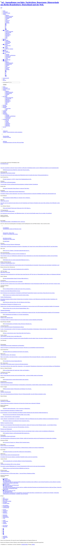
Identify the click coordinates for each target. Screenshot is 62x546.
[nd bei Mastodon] (5, 23)
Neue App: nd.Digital (7, 501)
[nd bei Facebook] (5, 27)
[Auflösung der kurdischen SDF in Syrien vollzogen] (17, 460)
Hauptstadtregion (8, 17)
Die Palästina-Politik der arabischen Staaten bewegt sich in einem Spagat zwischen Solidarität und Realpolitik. (21, 319)
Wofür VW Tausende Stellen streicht (7, 211)
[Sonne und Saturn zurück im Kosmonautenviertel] (17, 451)
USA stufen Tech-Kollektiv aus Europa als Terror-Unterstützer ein (13, 253)
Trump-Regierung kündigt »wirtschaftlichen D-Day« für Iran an (12, 221)
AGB (4, 518)
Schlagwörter (5, 521)
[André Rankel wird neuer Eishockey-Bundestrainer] (6, 241)
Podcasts (7, 21)
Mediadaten (5, 512)
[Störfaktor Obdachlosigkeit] (17, 388)
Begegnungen (8, 34)
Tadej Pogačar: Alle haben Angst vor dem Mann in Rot (10, 336)
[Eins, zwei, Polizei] (16, 370)
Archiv (4, 520)
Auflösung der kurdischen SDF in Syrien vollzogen (10, 464)
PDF (4, 500)
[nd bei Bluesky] (5, 24)
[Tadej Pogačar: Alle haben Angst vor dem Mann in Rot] (17, 333)
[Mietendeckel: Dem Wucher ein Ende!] (16, 169)
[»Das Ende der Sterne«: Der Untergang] (16, 351)
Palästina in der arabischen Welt (6, 317)
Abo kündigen (5, 498)
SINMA (33, 544)
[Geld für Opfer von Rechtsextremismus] (17, 179)
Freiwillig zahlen (6, 503)
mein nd (4, 80)
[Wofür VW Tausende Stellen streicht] (17, 208)
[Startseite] (31, 3)
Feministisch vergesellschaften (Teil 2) (7, 262)
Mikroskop (7, 33)
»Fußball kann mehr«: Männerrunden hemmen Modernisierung (12, 191)
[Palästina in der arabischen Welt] (16, 314)
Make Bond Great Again (5, 272)
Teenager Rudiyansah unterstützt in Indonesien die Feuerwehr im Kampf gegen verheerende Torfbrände (20, 403)
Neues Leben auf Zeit (4, 200)
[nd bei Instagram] (5, 26)
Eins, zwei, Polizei (4, 373)
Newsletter (7, 22)
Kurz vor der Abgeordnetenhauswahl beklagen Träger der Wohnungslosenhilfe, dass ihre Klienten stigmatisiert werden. (23, 394)
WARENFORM (24, 544)
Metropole (7, 35)
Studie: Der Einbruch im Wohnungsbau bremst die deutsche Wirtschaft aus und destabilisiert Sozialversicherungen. (22, 347)
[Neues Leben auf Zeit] (16, 197)
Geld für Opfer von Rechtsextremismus (8, 182)
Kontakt (4, 509)
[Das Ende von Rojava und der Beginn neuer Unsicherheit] (16, 278)
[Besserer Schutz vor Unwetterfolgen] (16, 442)
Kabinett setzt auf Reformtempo (6, 382)
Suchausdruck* (6, 82)
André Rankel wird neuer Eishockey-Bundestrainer (10, 244)
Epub (6, 500)
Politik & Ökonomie (9, 16)
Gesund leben (8, 45)
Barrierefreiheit (6, 517)
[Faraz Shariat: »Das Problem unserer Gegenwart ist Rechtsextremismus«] (12, 360)
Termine (4, 49)
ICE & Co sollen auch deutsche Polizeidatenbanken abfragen (12, 326)
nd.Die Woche (8, 42)
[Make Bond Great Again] (16, 269)
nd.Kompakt (7, 41)
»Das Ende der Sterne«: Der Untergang (8, 354)
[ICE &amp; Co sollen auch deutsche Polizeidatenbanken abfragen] (17, 323)
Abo (1, 7)
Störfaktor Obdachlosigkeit (5, 391)
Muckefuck (7, 43)
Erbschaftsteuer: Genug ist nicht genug (7, 436)
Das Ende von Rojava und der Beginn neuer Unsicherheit (11, 281)
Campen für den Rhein (4, 471)
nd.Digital (7, 54)
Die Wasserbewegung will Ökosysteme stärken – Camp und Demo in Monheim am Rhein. (17, 473)
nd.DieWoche (8, 56)
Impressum (5, 514)
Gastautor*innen (6, 506)
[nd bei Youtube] (5, 29)
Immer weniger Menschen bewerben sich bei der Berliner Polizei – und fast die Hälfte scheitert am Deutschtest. (21, 375)
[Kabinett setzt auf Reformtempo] (16, 379)
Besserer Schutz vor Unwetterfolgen (7, 445)
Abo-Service (7, 57)
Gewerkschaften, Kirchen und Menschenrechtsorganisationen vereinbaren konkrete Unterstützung (19, 184)
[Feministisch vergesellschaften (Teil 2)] (16, 259)
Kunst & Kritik (8, 32)
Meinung (7, 15)
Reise (6, 37)
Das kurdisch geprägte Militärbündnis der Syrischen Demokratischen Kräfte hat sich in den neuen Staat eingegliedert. (22, 466)
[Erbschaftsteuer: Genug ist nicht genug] (16, 433)
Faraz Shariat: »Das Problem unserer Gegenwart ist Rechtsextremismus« (14, 364)
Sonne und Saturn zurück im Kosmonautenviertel (9, 454)
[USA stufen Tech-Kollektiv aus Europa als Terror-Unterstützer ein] (16, 250)
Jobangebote (5, 510)
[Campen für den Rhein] (16, 468)
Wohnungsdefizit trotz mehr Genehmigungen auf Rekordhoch (12, 345)
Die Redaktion (5, 505)
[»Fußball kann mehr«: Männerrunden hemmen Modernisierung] (16, 188)
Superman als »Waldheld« (5, 401)
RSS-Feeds (5, 526)
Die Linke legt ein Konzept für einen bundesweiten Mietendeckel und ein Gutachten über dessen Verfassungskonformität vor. (24, 175)
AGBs (6, 58)
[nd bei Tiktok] (5, 28)
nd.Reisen (5, 523)
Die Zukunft (5, 525)
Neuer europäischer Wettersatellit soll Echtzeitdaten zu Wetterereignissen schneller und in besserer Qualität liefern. (22, 447)
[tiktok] (5, 74)
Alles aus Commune (9, 48)
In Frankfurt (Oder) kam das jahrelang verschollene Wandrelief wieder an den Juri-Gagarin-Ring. (19, 456)
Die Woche (7, 20)
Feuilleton (7, 18)
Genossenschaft (6, 78)
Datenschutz (5, 516)
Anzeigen (5, 511)
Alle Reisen (7, 52)
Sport (6, 19)
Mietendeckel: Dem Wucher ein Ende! (7, 172)
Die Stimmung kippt (4, 163)
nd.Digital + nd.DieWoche (10, 55)
